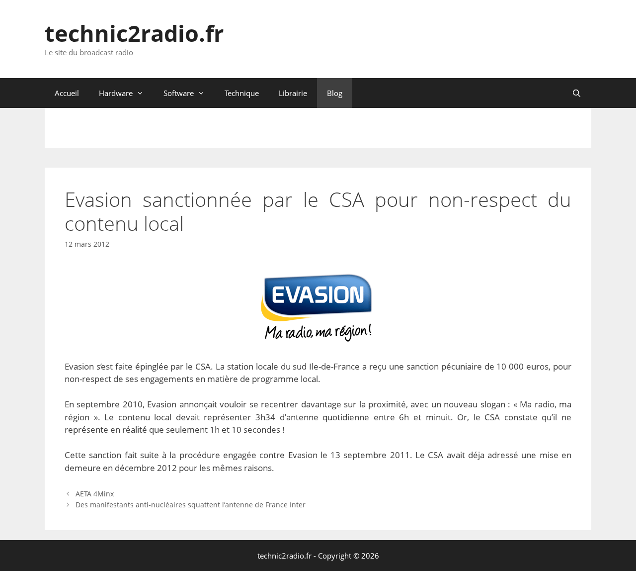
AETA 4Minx (95, 493)
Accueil (67, 93)
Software (178, 93)
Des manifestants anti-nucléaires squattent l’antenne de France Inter (191, 504)
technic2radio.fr (134, 33)
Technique (242, 93)
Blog (334, 93)
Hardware (116, 93)
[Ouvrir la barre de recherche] (576, 93)
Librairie (293, 93)
